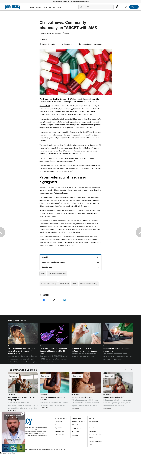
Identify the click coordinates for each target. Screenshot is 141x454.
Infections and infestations (57, 273)
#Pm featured (64, 284)
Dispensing (58, 421)
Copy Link (45, 257)
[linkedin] (64, 300)
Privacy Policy (76, 425)
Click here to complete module (14, 416)
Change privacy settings (7, 453)
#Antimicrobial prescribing (88, 284)
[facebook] (44, 300)
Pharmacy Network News (95, 436)
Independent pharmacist (93, 426)
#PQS (74, 284)
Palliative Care (59, 431)
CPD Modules (11, 394)
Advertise (75, 435)
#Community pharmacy (48, 284)
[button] (131, 320)
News (43, 273)
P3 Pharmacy (34, 435)
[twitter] (54, 300)
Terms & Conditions (78, 421)
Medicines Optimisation (59, 426)
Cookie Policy (76, 428)
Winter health (59, 435)
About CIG (75, 432)
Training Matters (25, 435)
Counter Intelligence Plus (95, 442)
